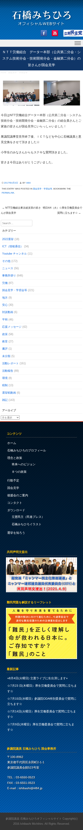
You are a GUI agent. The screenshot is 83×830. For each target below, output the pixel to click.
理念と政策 (14, 458)
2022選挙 (8, 239)
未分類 (6, 356)
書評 (5, 348)
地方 (5, 297)
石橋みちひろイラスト (27, 524)
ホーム (11, 443)
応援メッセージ (11, 326)
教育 (5, 341)
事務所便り (9, 275)
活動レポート (10, 363)
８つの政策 (19, 471)
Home (3, 72)
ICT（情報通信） (12, 246)
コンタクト (14, 502)
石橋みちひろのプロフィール (26, 450)
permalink (8, 193)
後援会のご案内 (17, 495)
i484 (28, 183)
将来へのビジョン (24, 464)
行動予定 (13, 480)
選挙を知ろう (16, 532)
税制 (5, 385)
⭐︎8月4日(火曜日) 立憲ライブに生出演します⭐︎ (37, 678)
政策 (5, 334)
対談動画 (7, 312)
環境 (5, 378)
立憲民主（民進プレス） (28, 516)
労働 (5, 283)
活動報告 (7, 370)
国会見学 (13, 488)
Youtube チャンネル (14, 253)
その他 (6, 261)
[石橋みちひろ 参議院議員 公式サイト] (41, 26)
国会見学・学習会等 (17, 72)
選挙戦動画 (9, 392)
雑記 (5, 399)
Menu (41, 43)
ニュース (7, 268)
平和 (5, 319)
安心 (5, 304)
